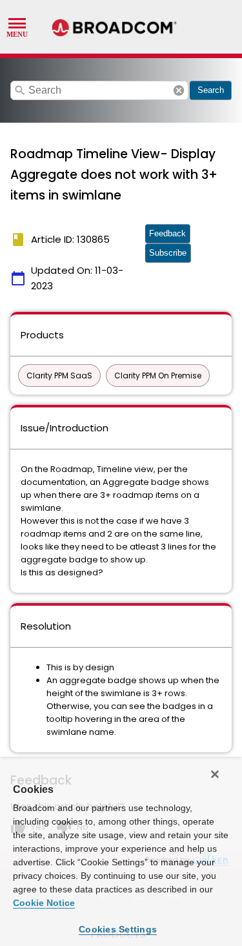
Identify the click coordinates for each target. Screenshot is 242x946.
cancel (178, 90)
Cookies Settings (118, 929)
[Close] (215, 774)
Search (210, 90)
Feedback (167, 233)
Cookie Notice (44, 903)
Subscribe (168, 253)
